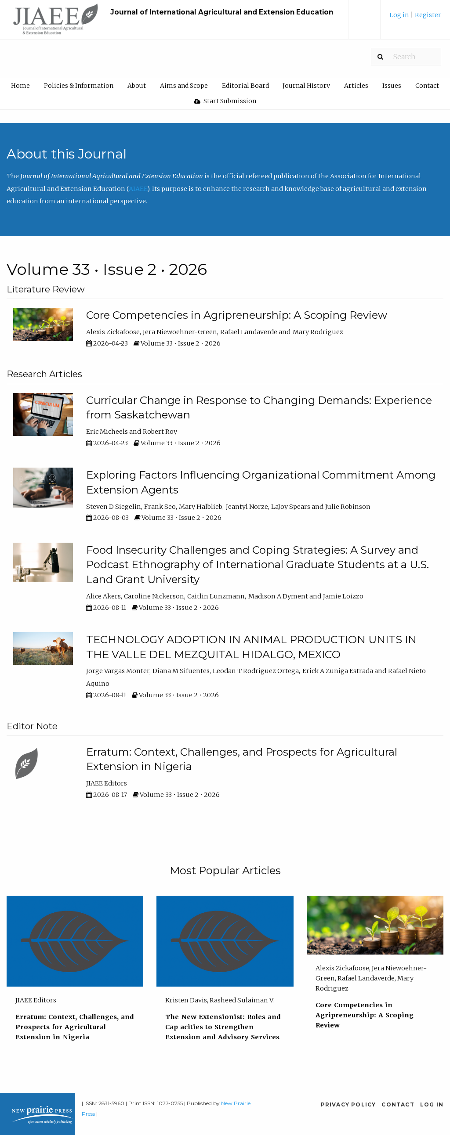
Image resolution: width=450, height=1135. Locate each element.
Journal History (306, 86)
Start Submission (229, 101)
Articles (356, 86)
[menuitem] (415, 18)
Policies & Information (78, 86)
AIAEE (138, 189)
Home (20, 86)
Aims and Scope (184, 86)
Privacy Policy (348, 1104)
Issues (391, 86)
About (136, 86)
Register (428, 15)
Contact (427, 86)
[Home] (56, 24)
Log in (399, 15)
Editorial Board (245, 86)
